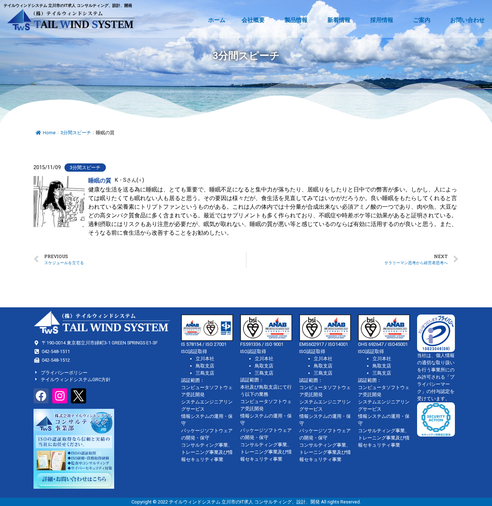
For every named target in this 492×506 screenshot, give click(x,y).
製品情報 (296, 20)
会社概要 (253, 20)
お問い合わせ (467, 20)
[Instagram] (59, 395)
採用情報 (381, 20)
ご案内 (421, 20)
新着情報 (338, 20)
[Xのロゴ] (78, 395)
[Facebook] (41, 395)
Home (49, 132)
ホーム (216, 20)
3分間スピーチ (76, 132)
